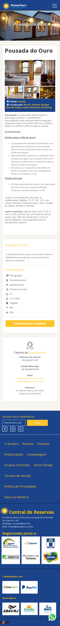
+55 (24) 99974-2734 (30, 369)
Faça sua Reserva (16, 497)
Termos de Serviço (17, 476)
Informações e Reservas (30, 323)
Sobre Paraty (43, 465)
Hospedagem (36, 454)
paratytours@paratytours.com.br (30, 378)
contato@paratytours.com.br (30, 381)
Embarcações (13, 454)
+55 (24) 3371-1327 (30, 360)
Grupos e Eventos (17, 465)
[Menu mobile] (54, 6)
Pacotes (28, 444)
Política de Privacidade (20, 486)
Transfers (11, 444)
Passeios (43, 444)
